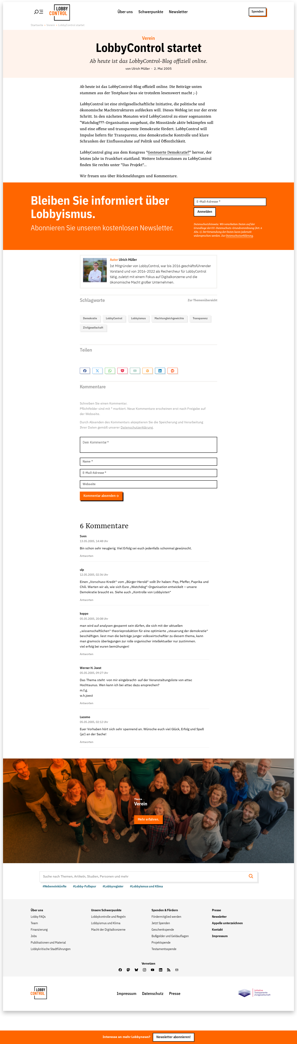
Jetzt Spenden (161, 923)
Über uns (125, 12)
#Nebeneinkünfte (54, 886)
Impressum (220, 936)
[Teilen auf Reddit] (172, 371)
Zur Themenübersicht (202, 300)
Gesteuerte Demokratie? (169, 152)
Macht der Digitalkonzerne (108, 929)
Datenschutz (152, 994)
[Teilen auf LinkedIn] (160, 371)
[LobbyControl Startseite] (58, 12)
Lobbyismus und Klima (105, 923)
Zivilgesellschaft (93, 327)
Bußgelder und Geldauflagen (170, 936)
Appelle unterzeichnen (227, 923)
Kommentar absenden (99, 496)
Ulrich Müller (141, 69)
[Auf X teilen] (97, 371)
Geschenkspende (163, 929)
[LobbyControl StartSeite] (45, 993)
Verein (50, 25)
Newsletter (178, 12)
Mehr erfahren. (148, 819)
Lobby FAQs (38, 917)
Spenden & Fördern (165, 910)
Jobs (34, 936)
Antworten (86, 556)
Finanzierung (39, 929)
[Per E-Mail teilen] (135, 371)
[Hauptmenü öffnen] (39, 12)
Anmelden (204, 212)
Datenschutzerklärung (239, 235)
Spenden (257, 11)
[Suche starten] (252, 876)
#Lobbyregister (113, 886)
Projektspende (161, 942)
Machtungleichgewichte (169, 318)
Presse (216, 910)
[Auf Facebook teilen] (85, 371)
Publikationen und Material (48, 942)
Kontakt (217, 929)
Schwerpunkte (150, 12)
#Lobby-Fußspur (84, 886)
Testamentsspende (164, 949)
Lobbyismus (138, 318)
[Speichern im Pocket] (122, 371)
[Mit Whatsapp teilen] (110, 371)
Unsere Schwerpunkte (106, 910)
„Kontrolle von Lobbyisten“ (151, 592)
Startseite (37, 25)
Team (34, 923)
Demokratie (90, 318)
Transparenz (200, 318)
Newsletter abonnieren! (173, 1037)
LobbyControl (114, 318)
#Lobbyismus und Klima (146, 886)
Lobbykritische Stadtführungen (51, 949)
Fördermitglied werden (166, 917)
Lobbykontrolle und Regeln (108, 917)
